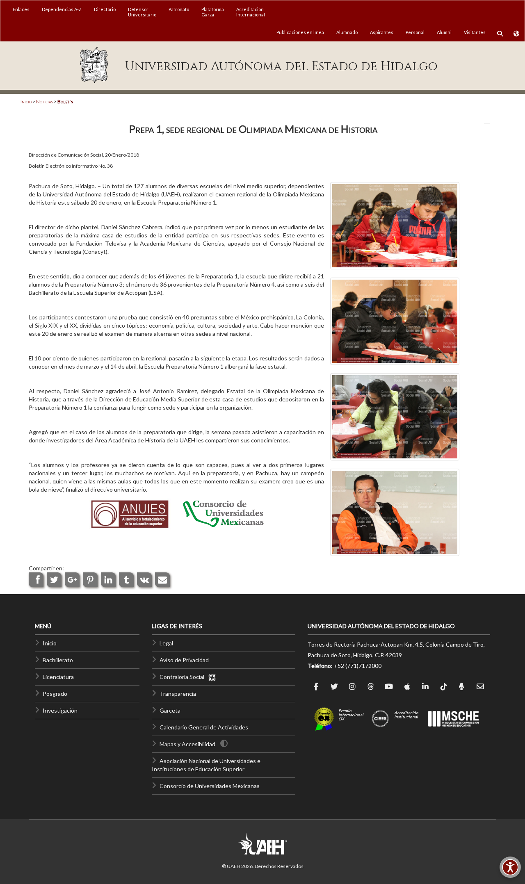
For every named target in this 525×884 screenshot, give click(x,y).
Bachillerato (58, 659)
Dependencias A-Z (62, 9)
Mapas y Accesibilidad (187, 743)
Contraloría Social (184, 676)
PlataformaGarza (212, 12)
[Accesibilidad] (510, 867)
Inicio (26, 101)
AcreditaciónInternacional (250, 12)
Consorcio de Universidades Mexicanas (210, 785)
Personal (415, 32)
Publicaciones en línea (300, 32)
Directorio (105, 9)
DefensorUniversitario (142, 12)
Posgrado (55, 693)
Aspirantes (381, 32)
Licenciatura (58, 676)
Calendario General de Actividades (204, 727)
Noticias (44, 101)
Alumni (444, 32)
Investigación (60, 710)
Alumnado (347, 32)
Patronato (179, 9)
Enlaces (21, 9)
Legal (166, 643)
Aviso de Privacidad (184, 659)
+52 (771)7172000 (357, 665)
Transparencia (178, 693)
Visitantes (475, 32)
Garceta (170, 710)
